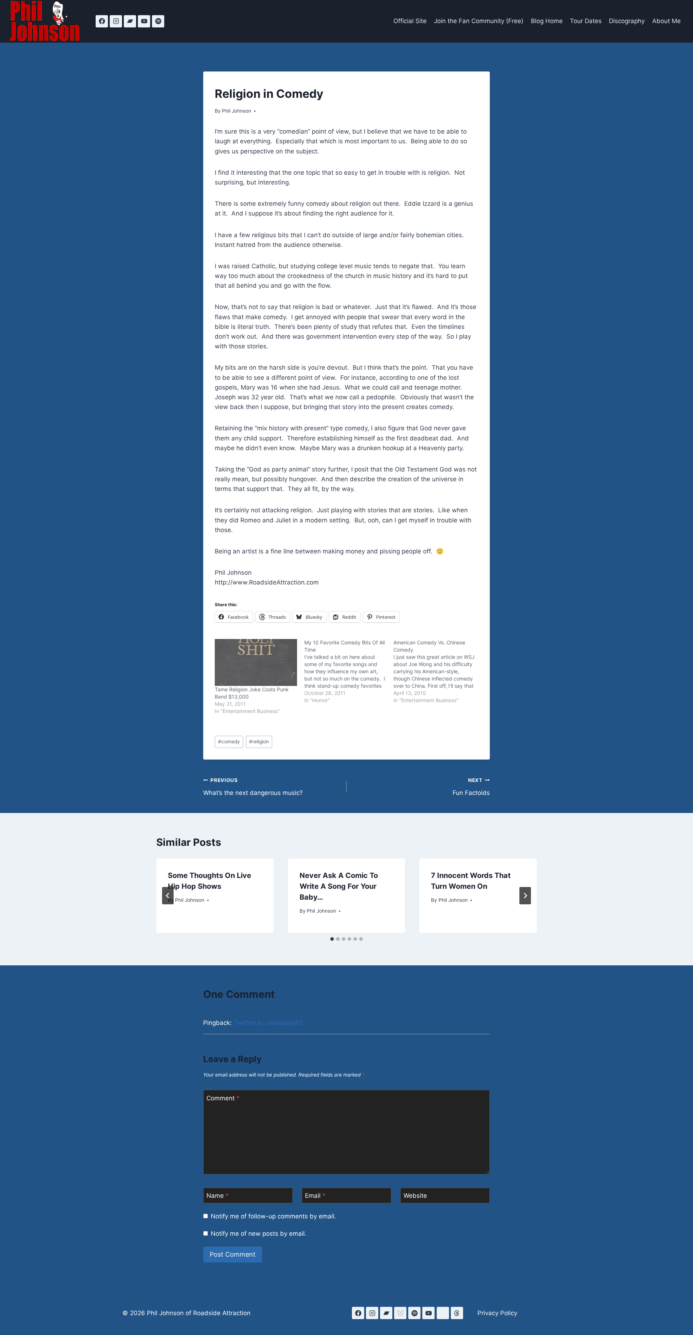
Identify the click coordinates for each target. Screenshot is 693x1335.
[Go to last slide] (168, 895)
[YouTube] (144, 21)
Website (415, 1195)
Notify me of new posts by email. (258, 1233)
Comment (223, 1097)
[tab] (332, 939)
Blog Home (547, 21)
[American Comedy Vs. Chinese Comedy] (438, 671)
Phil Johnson (236, 111)
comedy (229, 741)
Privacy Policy (497, 1313)
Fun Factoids (471, 786)
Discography (627, 21)
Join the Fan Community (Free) (478, 21)
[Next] (525, 895)
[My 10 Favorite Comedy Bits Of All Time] (349, 671)
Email (315, 1195)
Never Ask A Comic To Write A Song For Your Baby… (339, 886)
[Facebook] (102, 21)
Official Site (410, 21)
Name (217, 1195)
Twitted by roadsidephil (268, 1022)
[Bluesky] (400, 1313)
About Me (666, 21)
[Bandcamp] (130, 21)
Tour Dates (586, 21)
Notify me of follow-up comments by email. (273, 1216)
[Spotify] (158, 21)
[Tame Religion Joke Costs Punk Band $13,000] (256, 662)
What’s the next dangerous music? (253, 786)
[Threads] (457, 1313)
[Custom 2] (443, 1313)
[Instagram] (116, 21)
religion (259, 741)
